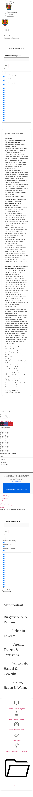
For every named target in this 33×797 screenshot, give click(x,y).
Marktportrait (13, 605)
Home (15, 36)
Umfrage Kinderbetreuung (16, 786)
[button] (6, 30)
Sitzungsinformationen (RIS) (16, 751)
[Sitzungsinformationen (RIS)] (16, 746)
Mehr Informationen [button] (16, 481)
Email (1, 456)
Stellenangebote (16, 740)
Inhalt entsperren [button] (16, 484)
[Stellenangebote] (16, 735)
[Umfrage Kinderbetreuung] (16, 781)
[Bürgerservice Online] (16, 714)
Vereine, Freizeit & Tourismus (14, 650)
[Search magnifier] (6, 66)
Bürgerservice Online (16, 719)
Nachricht (3, 462)
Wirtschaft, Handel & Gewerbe (16, 668)
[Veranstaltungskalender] (16, 725)
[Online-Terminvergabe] (16, 703)
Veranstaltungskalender (16, 730)
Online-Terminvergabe (16, 709)
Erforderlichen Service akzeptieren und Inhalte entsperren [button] (16, 490)
